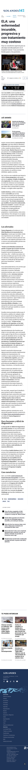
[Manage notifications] (25, 764)
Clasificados (6, 733)
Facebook (4, 681)
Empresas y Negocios (8, 715)
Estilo (4, 717)
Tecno (4, 721)
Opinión (5, 712)
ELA (8, 501)
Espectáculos (6, 708)
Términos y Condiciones (9, 735)
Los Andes (2, 16)
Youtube (17, 681)
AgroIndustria (6, 719)
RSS (4, 739)
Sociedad (8, 16)
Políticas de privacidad (8, 737)
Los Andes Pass (7, 729)
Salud (4, 501)
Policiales (5, 704)
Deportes (5, 706)
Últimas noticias (7, 696)
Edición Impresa (12, 499)
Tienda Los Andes (7, 731)
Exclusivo (20, 499)
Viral (4, 723)
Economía (5, 700)
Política (5, 698)
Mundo (5, 710)
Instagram (7, 681)
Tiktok (10, 681)
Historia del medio (7, 741)
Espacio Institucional (8, 725)
